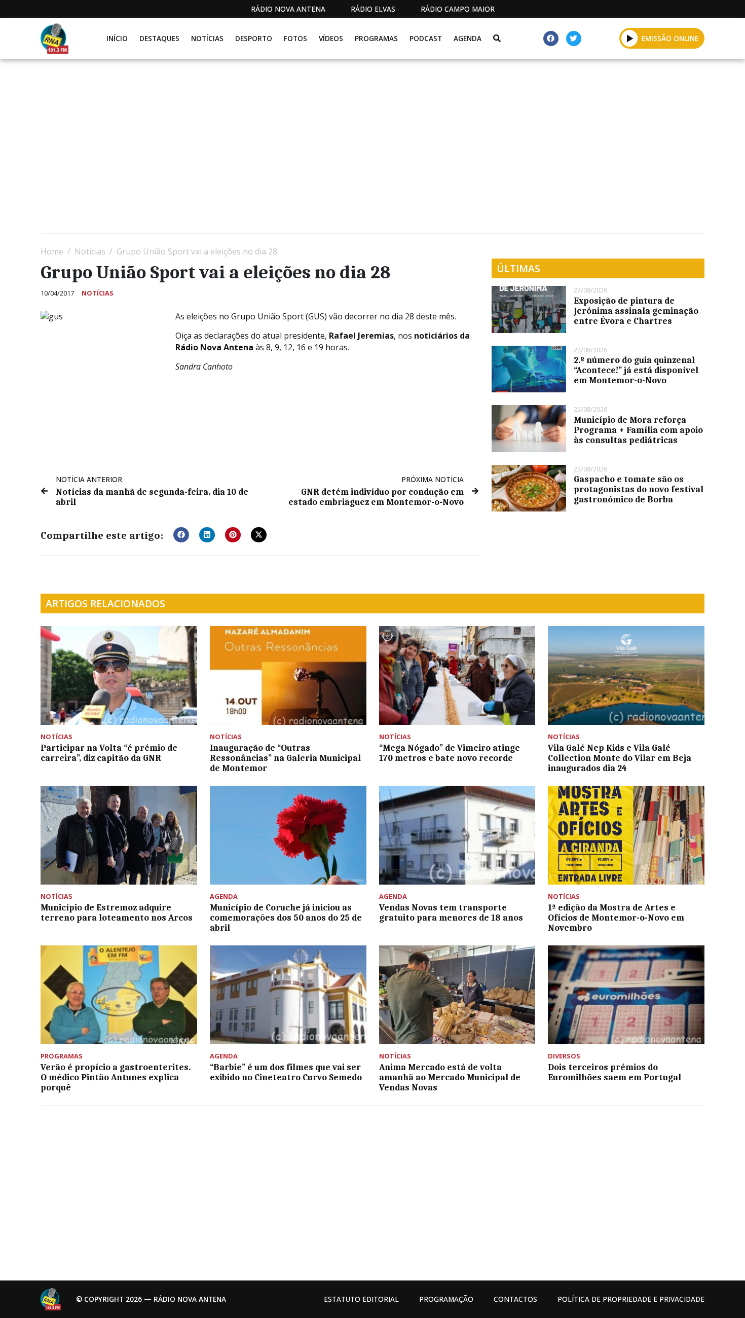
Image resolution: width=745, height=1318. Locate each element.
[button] (630, 38)
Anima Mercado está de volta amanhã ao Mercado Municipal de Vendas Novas (449, 1077)
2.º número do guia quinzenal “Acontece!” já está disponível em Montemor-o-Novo (636, 370)
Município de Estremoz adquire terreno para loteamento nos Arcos (117, 912)
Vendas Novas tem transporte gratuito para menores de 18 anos (451, 912)
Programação (446, 1299)
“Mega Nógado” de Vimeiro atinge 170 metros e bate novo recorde (449, 753)
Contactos (515, 1299)
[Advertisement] (345, 150)
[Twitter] (573, 38)
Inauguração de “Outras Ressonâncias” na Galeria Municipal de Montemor (285, 758)
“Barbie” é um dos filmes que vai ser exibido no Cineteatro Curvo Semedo (286, 1072)
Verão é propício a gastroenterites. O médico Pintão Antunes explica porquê (116, 1077)
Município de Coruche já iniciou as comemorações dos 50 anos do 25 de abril (286, 917)
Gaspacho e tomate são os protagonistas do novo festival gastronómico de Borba (638, 489)
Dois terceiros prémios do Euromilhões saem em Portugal (614, 1072)
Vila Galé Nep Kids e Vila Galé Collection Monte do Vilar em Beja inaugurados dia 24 (619, 758)
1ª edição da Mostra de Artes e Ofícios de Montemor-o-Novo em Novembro (616, 917)
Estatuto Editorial (361, 1299)
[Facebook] (550, 38)
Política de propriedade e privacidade (630, 1299)
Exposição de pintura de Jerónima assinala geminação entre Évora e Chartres (636, 311)
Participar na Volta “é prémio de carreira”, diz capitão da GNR (109, 753)
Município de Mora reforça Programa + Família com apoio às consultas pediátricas (638, 430)
